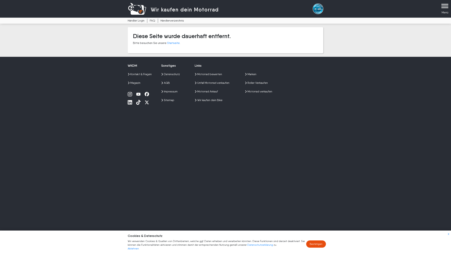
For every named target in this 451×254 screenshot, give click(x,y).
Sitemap (169, 100)
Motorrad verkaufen (260, 91)
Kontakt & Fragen (141, 74)
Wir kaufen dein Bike (210, 100)
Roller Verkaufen (258, 82)
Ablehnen (133, 248)
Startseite (173, 43)
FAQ (152, 20)
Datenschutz (172, 74)
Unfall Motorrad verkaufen (213, 82)
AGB (167, 82)
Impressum (171, 91)
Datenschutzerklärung (260, 244)
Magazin (135, 82)
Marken (252, 74)
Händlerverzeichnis (172, 20)
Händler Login (136, 20)
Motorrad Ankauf (207, 91)
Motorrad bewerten (209, 74)
